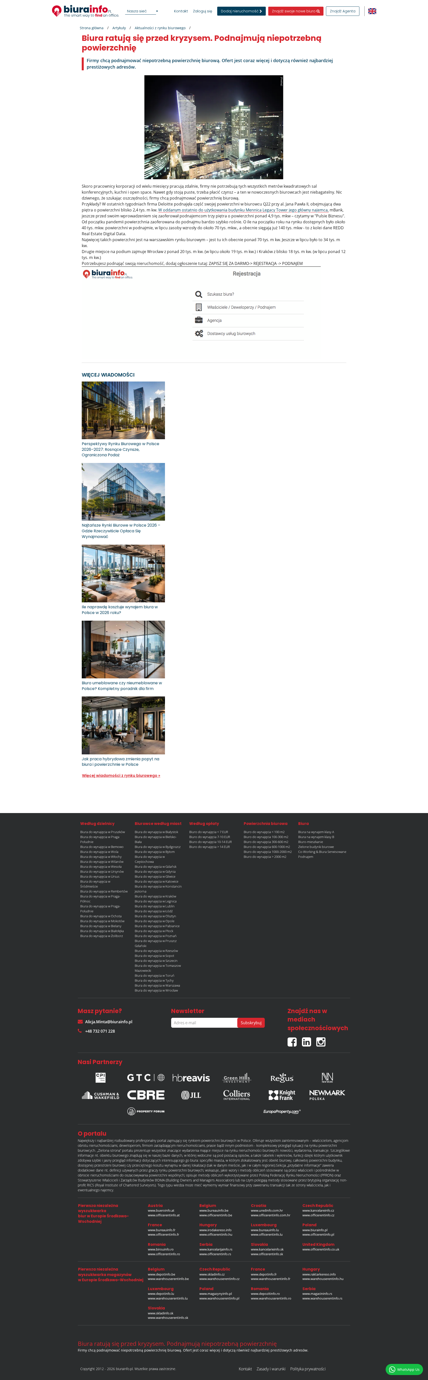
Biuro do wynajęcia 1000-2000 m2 (268, 851)
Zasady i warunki (271, 1369)
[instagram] (322, 1040)
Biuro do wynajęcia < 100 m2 (264, 832)
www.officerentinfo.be (215, 1215)
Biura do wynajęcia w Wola (99, 851)
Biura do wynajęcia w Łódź (154, 911)
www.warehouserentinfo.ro (271, 1298)
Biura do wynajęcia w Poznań (156, 936)
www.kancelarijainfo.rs (215, 1249)
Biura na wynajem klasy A (316, 832)
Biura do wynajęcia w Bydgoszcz (158, 846)
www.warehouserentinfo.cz (219, 1279)
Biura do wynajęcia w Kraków (155, 896)
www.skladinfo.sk (160, 1313)
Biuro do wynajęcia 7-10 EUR (209, 837)
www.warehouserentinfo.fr (270, 1279)
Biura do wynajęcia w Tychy (154, 980)
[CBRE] (146, 1095)
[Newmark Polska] (327, 1095)
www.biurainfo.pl (314, 1230)
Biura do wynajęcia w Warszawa (157, 985)
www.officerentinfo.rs (215, 1254)
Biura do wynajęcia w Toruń (154, 975)
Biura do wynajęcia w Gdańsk (155, 866)
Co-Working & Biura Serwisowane (322, 851)
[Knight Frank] (282, 1095)
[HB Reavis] (191, 1076)
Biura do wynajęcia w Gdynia (155, 871)
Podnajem (305, 856)
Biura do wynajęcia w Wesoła (101, 866)
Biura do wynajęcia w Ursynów (102, 871)
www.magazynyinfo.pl (215, 1293)
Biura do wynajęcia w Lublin (155, 906)
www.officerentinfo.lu (267, 1234)
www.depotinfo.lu (161, 1293)
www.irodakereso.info (215, 1230)
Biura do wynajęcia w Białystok (156, 832)
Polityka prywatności (308, 1369)
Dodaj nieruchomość (240, 11)
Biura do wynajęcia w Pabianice (157, 926)
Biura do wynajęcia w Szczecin (156, 960)
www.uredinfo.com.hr (267, 1210)
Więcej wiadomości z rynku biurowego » (121, 775)
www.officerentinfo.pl (318, 1234)
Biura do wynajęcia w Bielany (100, 926)
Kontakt (181, 11)
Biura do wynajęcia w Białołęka (102, 931)
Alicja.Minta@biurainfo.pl (108, 1021)
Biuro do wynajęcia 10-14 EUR (210, 842)
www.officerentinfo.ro (164, 1254)
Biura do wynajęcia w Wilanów (101, 861)
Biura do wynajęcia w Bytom (155, 851)
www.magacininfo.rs (317, 1293)
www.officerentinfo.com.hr (270, 1215)
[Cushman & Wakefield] (101, 1095)
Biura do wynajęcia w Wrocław (156, 990)
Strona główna (92, 28)
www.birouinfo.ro (161, 1249)
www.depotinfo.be (161, 1274)
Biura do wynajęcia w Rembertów (104, 891)
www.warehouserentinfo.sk (168, 1317)
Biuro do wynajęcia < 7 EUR (208, 832)
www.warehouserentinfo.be (168, 1279)
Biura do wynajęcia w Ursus (99, 876)
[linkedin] (309, 1040)
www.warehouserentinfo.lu (168, 1298)
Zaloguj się (202, 11)
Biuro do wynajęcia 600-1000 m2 (267, 846)
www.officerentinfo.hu (215, 1234)
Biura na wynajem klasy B (316, 837)
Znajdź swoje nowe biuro (294, 11)
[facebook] (295, 1040)
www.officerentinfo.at (164, 1215)
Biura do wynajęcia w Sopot (154, 955)
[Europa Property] (282, 1111)
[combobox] (142, 11)
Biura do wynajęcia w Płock (154, 931)
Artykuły (119, 28)
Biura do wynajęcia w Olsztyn (155, 916)
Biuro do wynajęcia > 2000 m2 (265, 856)
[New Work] (327, 1076)
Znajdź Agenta (342, 11)
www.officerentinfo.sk (267, 1254)
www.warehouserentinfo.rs (322, 1298)
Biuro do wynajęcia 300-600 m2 (266, 842)
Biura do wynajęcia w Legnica (156, 901)
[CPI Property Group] (101, 1076)
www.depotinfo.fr (264, 1274)
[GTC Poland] (146, 1076)
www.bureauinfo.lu (265, 1230)
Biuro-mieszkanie (310, 842)
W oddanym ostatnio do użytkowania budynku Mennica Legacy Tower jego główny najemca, (243, 210)
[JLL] (191, 1095)
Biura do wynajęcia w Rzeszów (156, 950)
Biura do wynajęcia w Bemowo (102, 846)
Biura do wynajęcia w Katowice (156, 881)
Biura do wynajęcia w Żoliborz (101, 936)
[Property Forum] (146, 1111)
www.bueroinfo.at (161, 1210)
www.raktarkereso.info (319, 1274)
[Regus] (282, 1076)
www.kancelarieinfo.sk (267, 1249)
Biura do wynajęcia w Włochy (101, 856)
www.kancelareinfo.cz (318, 1210)
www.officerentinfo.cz (318, 1215)
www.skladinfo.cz (212, 1274)
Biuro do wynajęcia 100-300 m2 (266, 837)
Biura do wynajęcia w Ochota (101, 916)
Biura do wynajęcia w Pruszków (102, 832)
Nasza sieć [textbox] (137, 11)
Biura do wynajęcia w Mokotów (102, 921)
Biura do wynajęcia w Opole (154, 921)
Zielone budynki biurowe (316, 846)
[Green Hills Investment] (237, 1076)
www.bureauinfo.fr (161, 1230)
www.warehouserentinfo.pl (219, 1298)
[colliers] (237, 1095)
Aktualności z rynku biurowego (160, 28)
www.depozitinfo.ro (265, 1293)
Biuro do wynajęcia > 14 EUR (209, 846)
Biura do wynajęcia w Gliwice (155, 876)
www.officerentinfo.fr (163, 1234)
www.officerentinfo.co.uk (320, 1249)
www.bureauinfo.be (213, 1210)
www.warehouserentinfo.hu (323, 1279)
